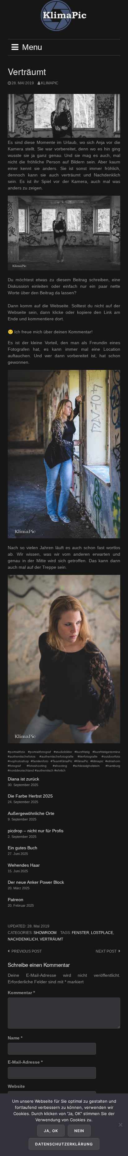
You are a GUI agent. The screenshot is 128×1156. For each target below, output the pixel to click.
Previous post (26, 951)
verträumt (51, 939)
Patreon (15, 899)
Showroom (45, 933)
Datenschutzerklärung (64, 1144)
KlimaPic (49, 83)
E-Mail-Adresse (25, 1062)
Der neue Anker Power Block (36, 882)
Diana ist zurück (23, 778)
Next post (106, 951)
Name (15, 1037)
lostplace (102, 933)
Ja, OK (51, 1130)
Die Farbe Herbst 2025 (30, 796)
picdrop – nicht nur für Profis (35, 830)
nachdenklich (23, 939)
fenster (80, 933)
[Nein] (120, 1125)
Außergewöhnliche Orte (31, 813)
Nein (79, 1130)
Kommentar (21, 992)
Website (16, 1086)
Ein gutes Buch (22, 847)
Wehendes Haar (24, 865)
